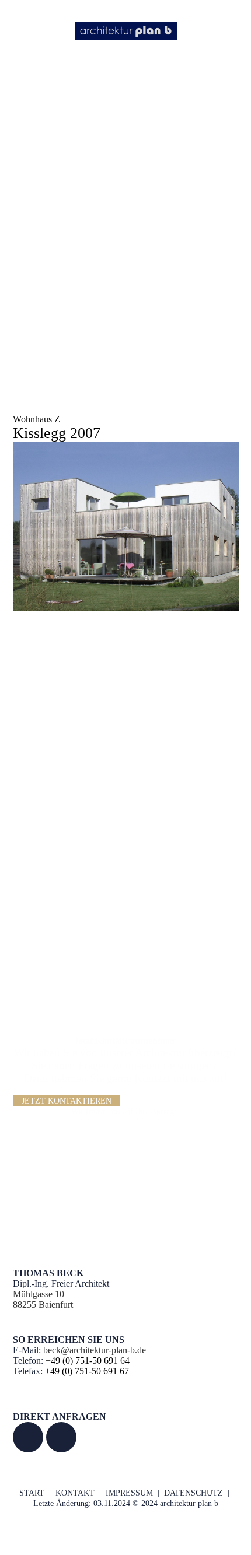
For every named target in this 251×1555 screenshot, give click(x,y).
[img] (126, 30)
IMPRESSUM (129, 1493)
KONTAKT (75, 1493)
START (31, 1493)
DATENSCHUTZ (193, 1493)
